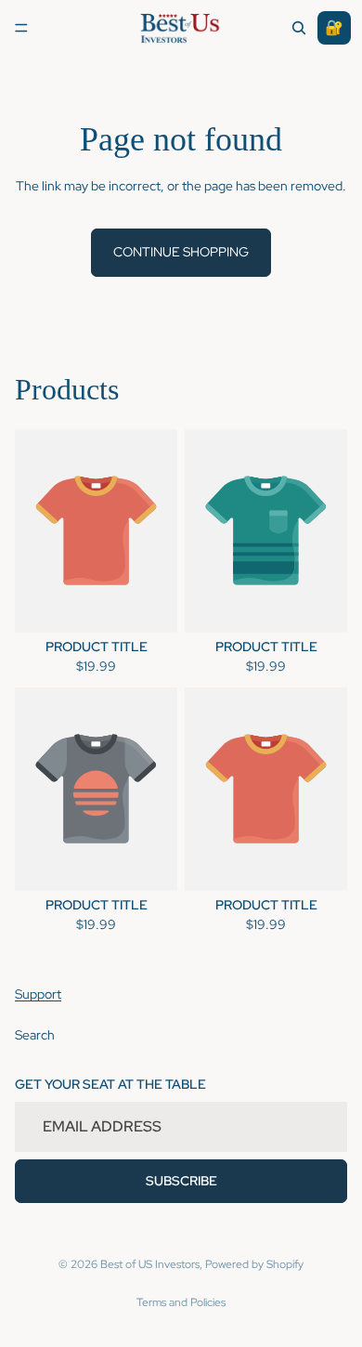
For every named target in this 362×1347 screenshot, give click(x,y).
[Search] (298, 27)
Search (35, 1035)
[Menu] (21, 28)
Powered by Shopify (254, 1264)
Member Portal (334, 28)
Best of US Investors (150, 1264)
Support (38, 995)
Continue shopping (181, 251)
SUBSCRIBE (181, 1180)
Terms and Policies (181, 1302)
